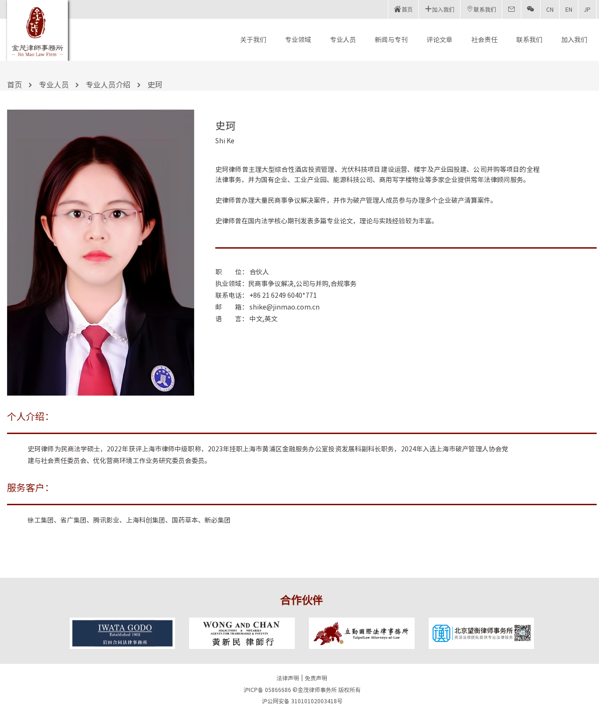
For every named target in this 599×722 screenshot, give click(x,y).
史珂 (154, 84)
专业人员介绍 (108, 84)
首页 (14, 84)
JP (587, 9)
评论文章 (439, 40)
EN (568, 9)
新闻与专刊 (391, 40)
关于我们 (253, 40)
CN (550, 9)
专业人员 (343, 40)
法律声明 (288, 678)
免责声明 (316, 678)
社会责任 (484, 40)
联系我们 (529, 40)
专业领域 (298, 40)
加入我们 (574, 40)
